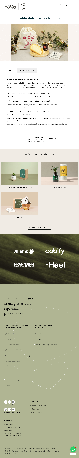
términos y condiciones (19, 380)
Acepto (16, 380)
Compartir (11, 129)
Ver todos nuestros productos (39, 227)
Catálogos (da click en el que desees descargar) (36, 139)
